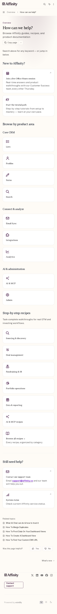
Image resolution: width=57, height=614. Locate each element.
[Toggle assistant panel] (49, 4)
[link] (28, 81)
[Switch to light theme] (46, 602)
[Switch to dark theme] (51, 602)
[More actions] (53, 4)
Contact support (10, 584)
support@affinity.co (22, 481)
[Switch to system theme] (41, 602)
